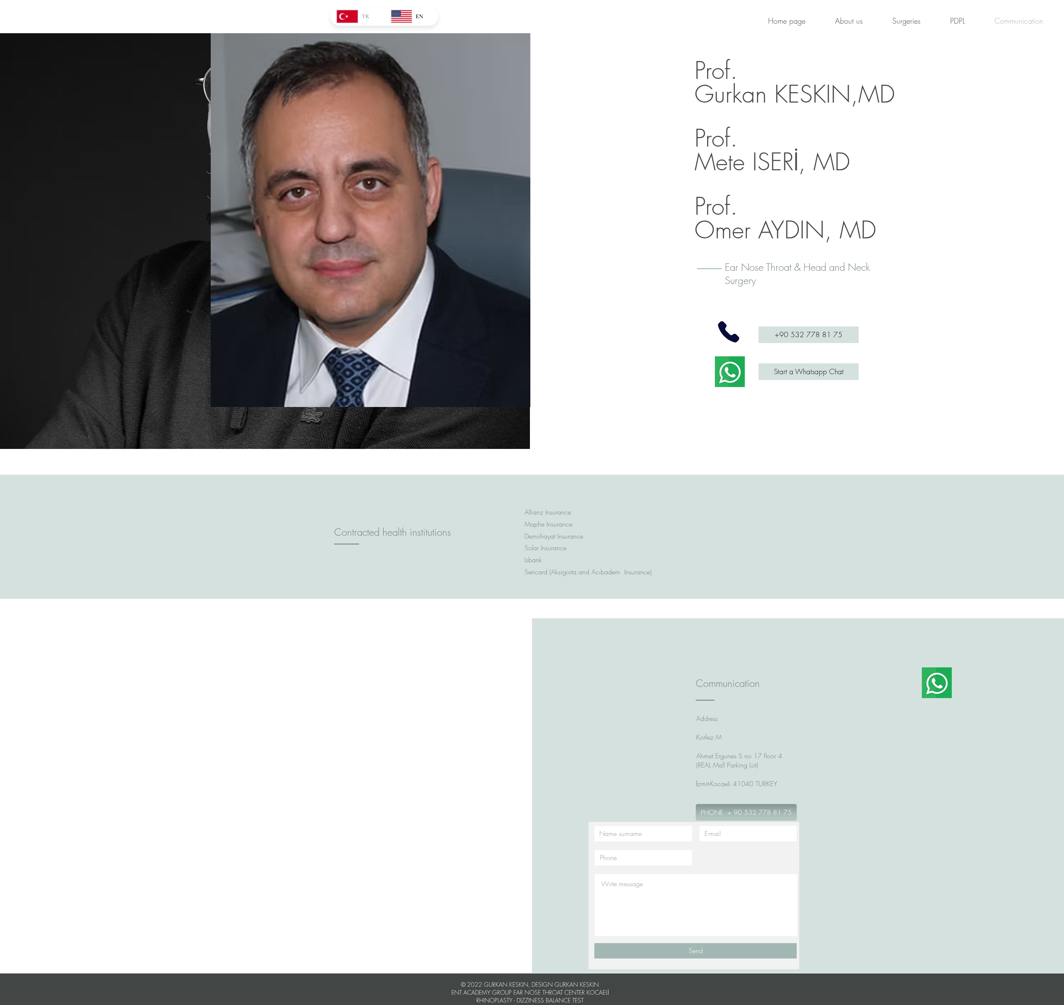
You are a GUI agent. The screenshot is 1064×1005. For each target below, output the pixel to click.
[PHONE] (728, 332)
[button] (370, 220)
